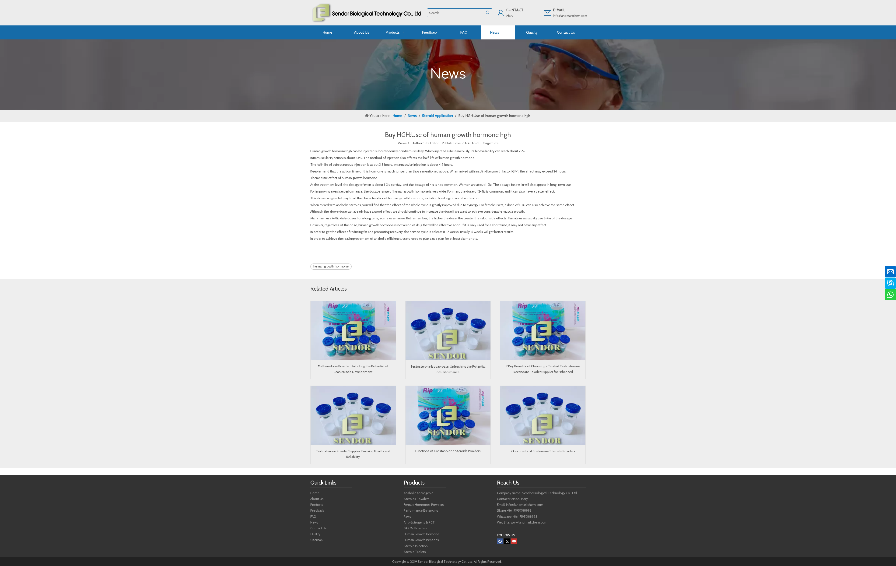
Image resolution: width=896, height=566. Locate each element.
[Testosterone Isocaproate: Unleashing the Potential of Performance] (448, 330)
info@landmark (563, 16)
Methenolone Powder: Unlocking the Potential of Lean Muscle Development (353, 369)
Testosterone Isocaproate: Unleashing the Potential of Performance (447, 369)
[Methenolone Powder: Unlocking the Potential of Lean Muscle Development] (353, 330)
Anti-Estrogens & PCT (419, 522)
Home (314, 493)
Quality (315, 534)
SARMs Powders (415, 528)
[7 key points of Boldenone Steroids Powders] (542, 415)
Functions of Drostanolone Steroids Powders (448, 451)
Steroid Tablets (415, 552)
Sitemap (316, 540)
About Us (317, 499)
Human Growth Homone (421, 534)
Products (316, 505)
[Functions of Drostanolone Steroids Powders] (448, 415)
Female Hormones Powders (424, 505)
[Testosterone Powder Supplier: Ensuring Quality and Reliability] (353, 415)
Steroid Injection (416, 546)
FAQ (313, 516)
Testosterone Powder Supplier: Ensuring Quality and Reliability (353, 454)
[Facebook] (500, 541)
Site (495, 143)
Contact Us (318, 528)
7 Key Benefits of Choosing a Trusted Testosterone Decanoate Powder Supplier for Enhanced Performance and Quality (543, 369)
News (314, 522)
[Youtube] (514, 541)
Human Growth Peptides (421, 540)
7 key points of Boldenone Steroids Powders (543, 451)
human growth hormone (331, 266)
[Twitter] (507, 541)
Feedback (317, 510)
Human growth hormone (328, 151)
